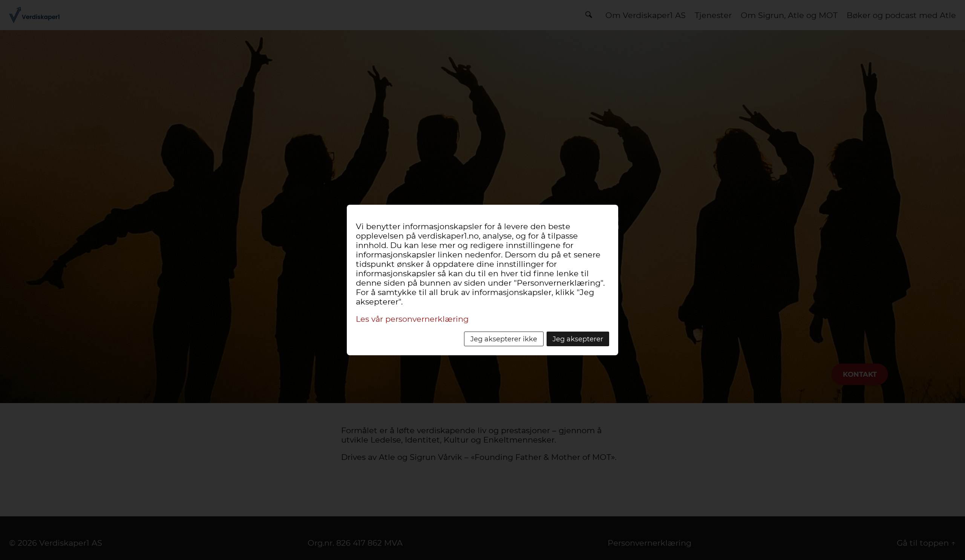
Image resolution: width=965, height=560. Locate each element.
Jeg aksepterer (578, 339)
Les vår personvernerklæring (412, 319)
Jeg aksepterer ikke (503, 339)
